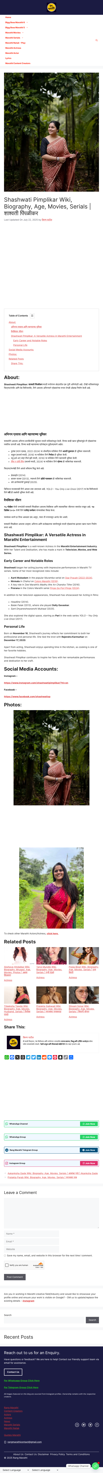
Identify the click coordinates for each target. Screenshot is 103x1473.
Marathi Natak (11, 1428)
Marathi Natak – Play (15, 43)
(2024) (64, 588)
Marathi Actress (13, 48)
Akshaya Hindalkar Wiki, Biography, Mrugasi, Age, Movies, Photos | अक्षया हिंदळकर (17, 971)
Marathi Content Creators (17, 63)
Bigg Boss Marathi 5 (15, 27)
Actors (7, 1414)
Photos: (13, 354)
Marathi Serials (12, 37)
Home (8, 17)
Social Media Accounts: (21, 349)
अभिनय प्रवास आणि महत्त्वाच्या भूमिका (26, 326)
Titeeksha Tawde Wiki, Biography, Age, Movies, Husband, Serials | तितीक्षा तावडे (17, 1010)
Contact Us (13, 1372)
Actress (8, 980)
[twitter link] (90, 1425)
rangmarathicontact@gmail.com (25, 1442)
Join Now (90, 1124)
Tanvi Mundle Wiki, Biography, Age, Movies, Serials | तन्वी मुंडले (49, 970)
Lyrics (8, 58)
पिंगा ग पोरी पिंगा (17, 461)
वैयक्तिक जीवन (17, 331)
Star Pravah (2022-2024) (78, 577)
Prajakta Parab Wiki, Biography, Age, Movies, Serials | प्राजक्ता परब (42, 1177)
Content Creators (13, 1411)
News (7, 1421)
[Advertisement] (51, 245)
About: (12, 322)
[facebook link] (97, 1425)
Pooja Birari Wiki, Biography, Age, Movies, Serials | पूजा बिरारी (84, 970)
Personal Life (20, 345)
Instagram (28, 1301)
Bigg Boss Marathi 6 (15, 22)
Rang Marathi (11, 1407)
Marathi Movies (13, 32)
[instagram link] (77, 1425)
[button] (96, 40)
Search (8, 1315)
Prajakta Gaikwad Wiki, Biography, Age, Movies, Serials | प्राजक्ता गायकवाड (49, 1009)
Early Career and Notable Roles (30, 340)
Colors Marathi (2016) (46, 581)
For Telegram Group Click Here (21, 1387)
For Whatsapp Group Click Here (22, 1380)
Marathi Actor (12, 53)
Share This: (17, 363)
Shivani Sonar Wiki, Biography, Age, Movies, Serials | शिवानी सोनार (82, 1009)
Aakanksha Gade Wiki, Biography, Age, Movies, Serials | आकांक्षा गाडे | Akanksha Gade (53, 1173)
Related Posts (16, 358)
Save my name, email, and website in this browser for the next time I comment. (50, 1255)
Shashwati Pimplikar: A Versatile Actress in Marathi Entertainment (46, 336)
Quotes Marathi (12, 1435)
